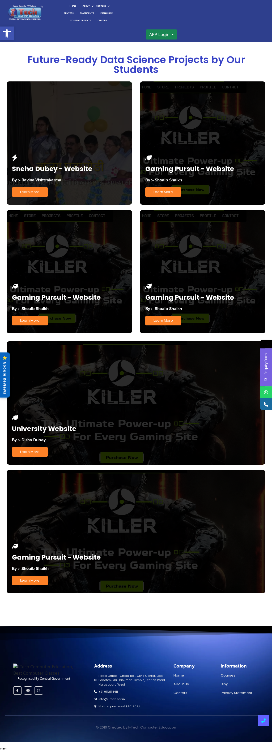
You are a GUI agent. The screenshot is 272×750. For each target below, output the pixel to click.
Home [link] (73, 6)
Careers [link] (102, 20)
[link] (7, 33)
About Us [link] (181, 684)
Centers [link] (69, 13)
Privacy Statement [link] (236, 692)
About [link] (86, 6)
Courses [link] (101, 6)
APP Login (160, 34)
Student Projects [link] (80, 20)
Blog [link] (224, 684)
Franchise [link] (106, 13)
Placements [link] (87, 13)
